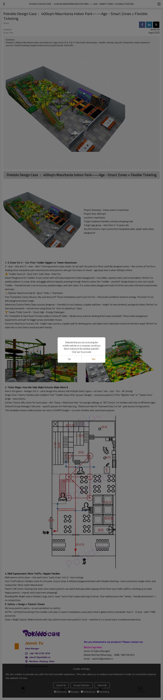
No (69, 359)
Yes (93, 359)
